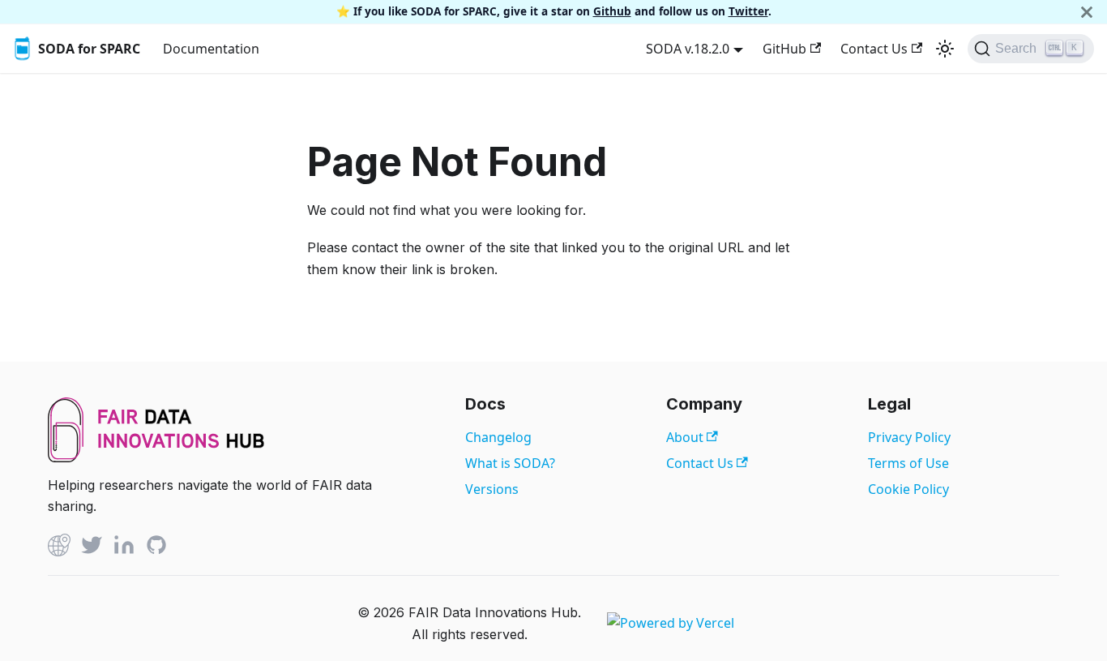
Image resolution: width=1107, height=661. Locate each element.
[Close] (1086, 12)
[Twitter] (91, 548)
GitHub (784, 49)
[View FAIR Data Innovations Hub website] (156, 457)
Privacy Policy (909, 437)
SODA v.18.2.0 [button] (687, 49)
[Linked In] (124, 548)
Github (612, 11)
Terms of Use (908, 463)
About (686, 437)
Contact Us (874, 49)
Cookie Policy (908, 489)
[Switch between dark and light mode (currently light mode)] (945, 49)
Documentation (211, 49)
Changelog (498, 437)
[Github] (59, 548)
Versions (492, 489)
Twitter (748, 11)
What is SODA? (510, 463)
